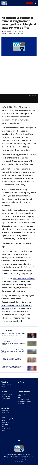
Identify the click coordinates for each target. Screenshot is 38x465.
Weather (5, 382)
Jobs (2, 426)
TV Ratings (4, 415)
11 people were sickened (24, 278)
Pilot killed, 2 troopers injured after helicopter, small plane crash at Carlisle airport (13, 343)
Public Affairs (5, 410)
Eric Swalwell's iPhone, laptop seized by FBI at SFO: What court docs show (13, 334)
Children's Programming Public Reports (7, 418)
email (19, 440)
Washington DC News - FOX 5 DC (24, 402)
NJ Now (21, 382)
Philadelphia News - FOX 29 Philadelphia (23, 398)
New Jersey (20, 31)
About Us (5, 408)
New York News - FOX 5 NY (23, 395)
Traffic (3, 387)
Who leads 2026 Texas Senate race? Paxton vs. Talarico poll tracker (11, 366)
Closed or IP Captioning (5, 423)
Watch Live (29, 3)
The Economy (5, 396)
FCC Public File (5, 428)
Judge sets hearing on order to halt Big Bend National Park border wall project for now (13, 351)
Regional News (24, 391)
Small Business (5, 398)
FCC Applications (6, 431)
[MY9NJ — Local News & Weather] (4, 3)
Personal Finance (6, 394)
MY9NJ (15, 31)
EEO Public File (5, 413)
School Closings (6, 384)
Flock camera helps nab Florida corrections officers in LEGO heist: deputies (11, 359)
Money (4, 391)
